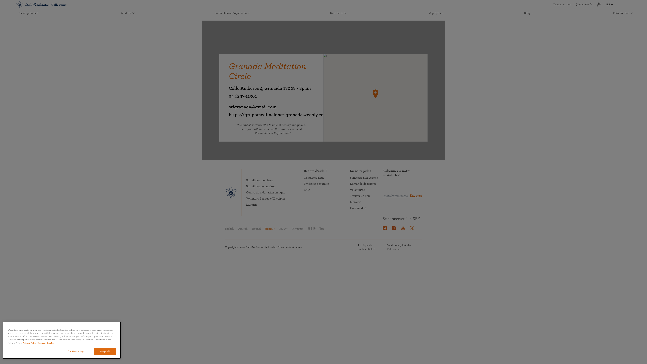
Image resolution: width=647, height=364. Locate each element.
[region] (62, 340)
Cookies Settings (76, 351)
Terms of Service (46, 343)
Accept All (105, 352)
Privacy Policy (30, 343)
